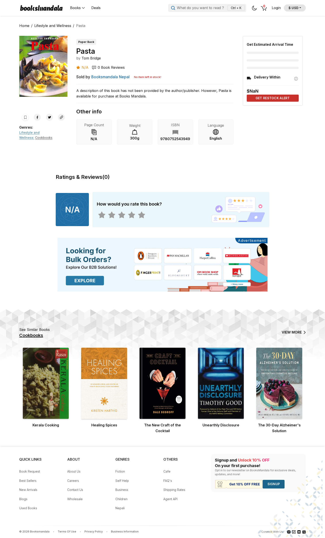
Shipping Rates (174, 490)
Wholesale (75, 499)
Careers (73, 481)
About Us (73, 471)
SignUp (274, 484)
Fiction (120, 471)
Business (121, 490)
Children (121, 499)
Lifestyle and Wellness (52, 25)
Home (24, 25)
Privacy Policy (93, 531)
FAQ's (167, 481)
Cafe (166, 471)
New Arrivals (28, 490)
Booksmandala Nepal (110, 77)
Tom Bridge (91, 58)
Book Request (29, 471)
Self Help (122, 481)
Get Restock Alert (273, 98)
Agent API (170, 499)
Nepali (120, 508)
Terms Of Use (67, 531)
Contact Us (75, 490)
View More (292, 332)
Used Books (28, 508)
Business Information (125, 531)
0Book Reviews (111, 67)
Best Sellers (27, 481)
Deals (96, 8)
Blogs (23, 499)
